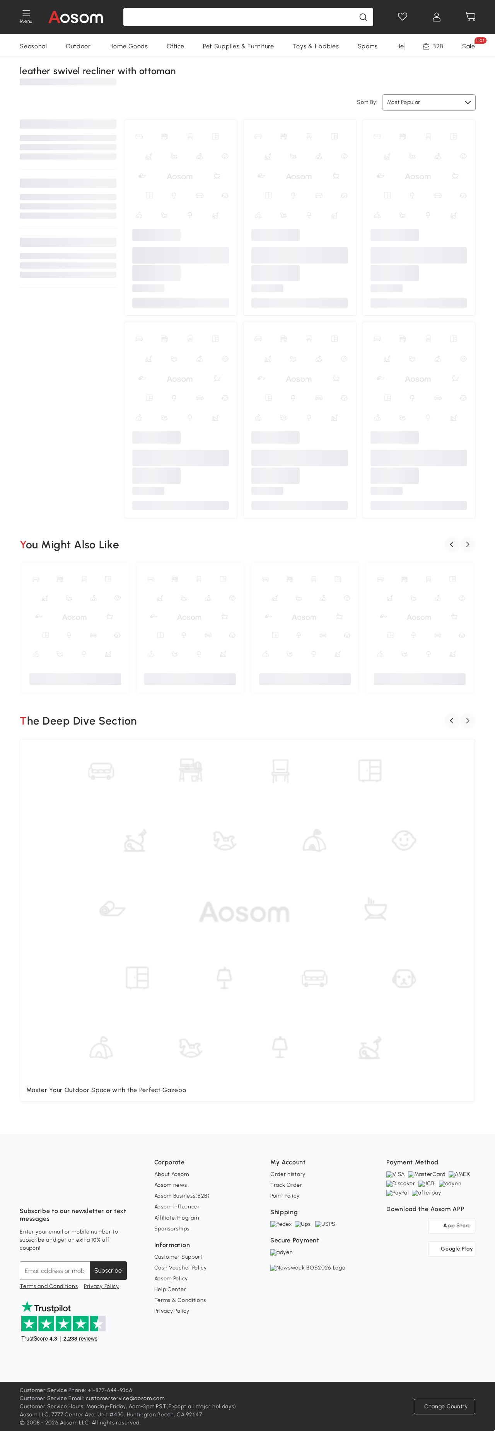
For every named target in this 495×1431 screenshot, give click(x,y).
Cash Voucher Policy (180, 1267)
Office (175, 46)
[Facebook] (26, 1192)
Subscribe (108, 1270)
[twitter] (94, 1192)
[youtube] (60, 1192)
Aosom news (170, 1185)
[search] (363, 17)
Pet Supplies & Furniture (238, 46)
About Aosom (171, 1174)
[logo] (75, 17)
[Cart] (470, 17)
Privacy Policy (101, 1286)
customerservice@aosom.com (125, 1398)
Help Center (170, 1289)
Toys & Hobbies (316, 46)
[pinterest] (77, 1192)
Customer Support (178, 1257)
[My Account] (436, 17)
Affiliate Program (176, 1218)
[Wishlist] (402, 17)
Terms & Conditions (180, 1300)
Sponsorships (171, 1228)
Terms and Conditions (49, 1286)
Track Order (286, 1185)
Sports (368, 46)
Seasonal (33, 46)
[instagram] (43, 1192)
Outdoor (78, 46)
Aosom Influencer (177, 1206)
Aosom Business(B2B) (182, 1196)
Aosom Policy (171, 1278)
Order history (288, 1174)
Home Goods (128, 46)
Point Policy (284, 1196)
